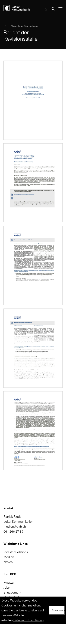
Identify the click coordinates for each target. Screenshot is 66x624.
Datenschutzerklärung (28, 620)
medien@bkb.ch (15, 526)
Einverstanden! (58, 610)
